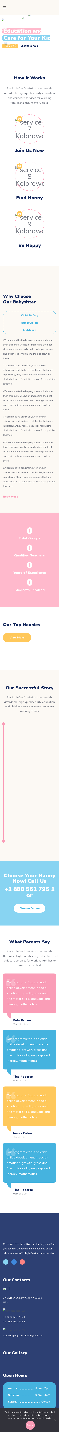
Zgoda (30, 1425)
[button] (12, 496)
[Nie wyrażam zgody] (55, 1420)
